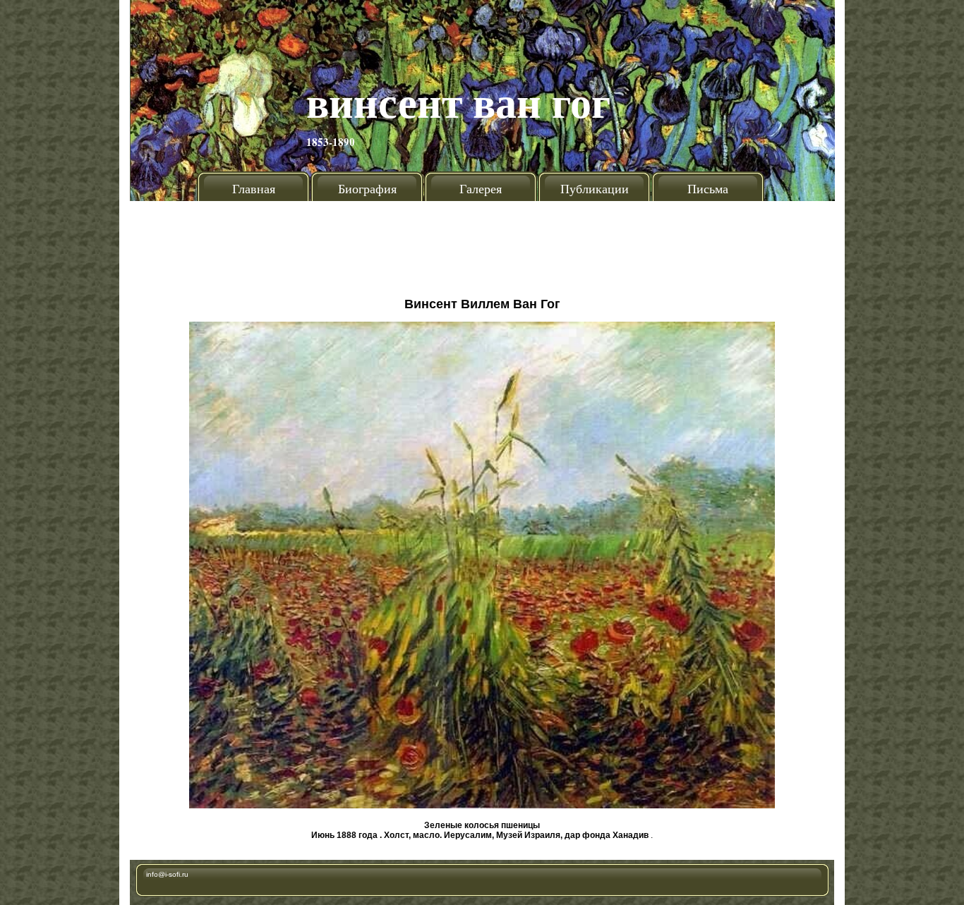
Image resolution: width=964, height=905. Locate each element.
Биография (367, 188)
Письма (707, 188)
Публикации (594, 188)
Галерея (480, 188)
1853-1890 (330, 142)
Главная (253, 188)
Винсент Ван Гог (458, 101)
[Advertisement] (482, 243)
